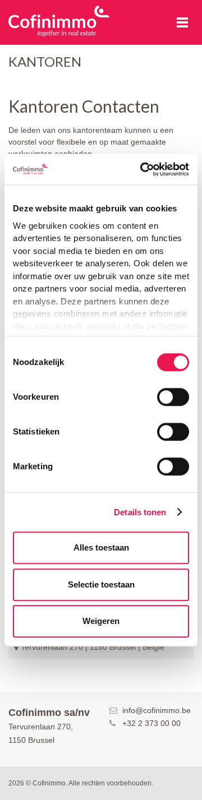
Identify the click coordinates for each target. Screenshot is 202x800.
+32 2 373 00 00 (151, 723)
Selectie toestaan (101, 584)
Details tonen (140, 512)
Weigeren (101, 621)
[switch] (173, 397)
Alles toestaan (101, 547)
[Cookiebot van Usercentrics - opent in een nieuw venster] (142, 169)
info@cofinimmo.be (156, 710)
